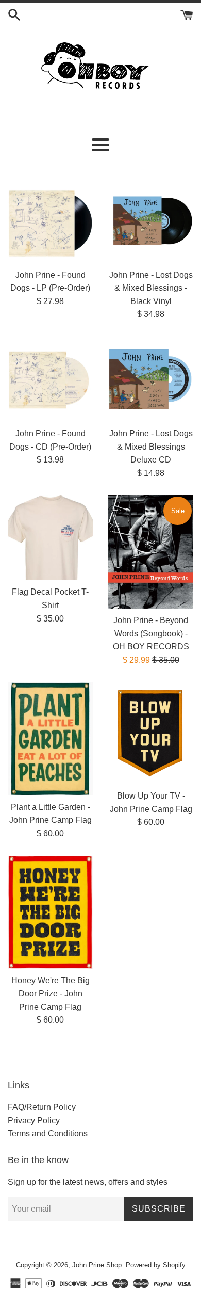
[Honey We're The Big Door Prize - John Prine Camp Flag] (50, 912)
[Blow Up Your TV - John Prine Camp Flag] (150, 733)
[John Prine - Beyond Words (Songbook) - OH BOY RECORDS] (150, 552)
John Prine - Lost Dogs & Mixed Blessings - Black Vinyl (151, 288)
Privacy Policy (34, 1120)
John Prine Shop (97, 1265)
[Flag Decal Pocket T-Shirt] (50, 537)
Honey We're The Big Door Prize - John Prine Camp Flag (50, 993)
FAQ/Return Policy (42, 1107)
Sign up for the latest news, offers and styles (87, 1181)
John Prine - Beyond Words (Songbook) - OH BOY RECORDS (151, 633)
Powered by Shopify (156, 1265)
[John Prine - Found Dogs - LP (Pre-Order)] (50, 220)
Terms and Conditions (48, 1133)
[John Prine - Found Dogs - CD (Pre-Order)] (50, 379)
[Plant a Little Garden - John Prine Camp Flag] (50, 738)
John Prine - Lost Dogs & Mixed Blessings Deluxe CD (151, 446)
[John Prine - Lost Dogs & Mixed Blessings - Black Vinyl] (150, 220)
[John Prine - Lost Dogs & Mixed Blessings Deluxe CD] (150, 379)
